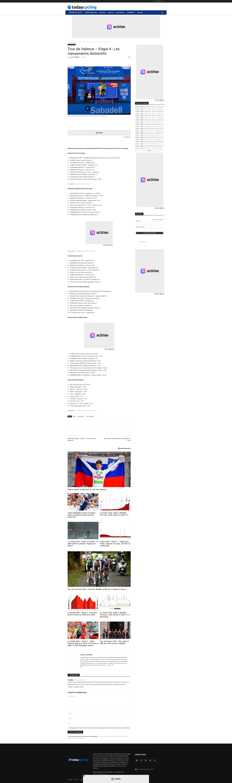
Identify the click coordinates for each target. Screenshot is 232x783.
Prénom (138, 221)
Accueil (69, 42)
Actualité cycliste (77, 42)
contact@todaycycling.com (101, 774)
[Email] (86, 61)
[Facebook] (154, 1)
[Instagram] (157, 1)
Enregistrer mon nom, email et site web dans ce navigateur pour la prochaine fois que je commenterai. (100, 728)
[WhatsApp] (82, 61)
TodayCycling (142, 241)
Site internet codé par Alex (145, 769)
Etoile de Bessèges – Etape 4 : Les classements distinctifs (82, 439)
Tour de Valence (90, 416)
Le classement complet (82, 184)
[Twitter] (161, 1)
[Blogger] (137, 760)
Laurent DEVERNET (74, 57)
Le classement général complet (85, 251)
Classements (80, 416)
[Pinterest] (78, 61)
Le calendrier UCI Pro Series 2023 (86, 410)
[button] (162, 12)
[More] (90, 61)
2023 (74, 416)
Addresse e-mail (140, 227)
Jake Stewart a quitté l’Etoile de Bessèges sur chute (117, 439)
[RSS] (159, 1)
